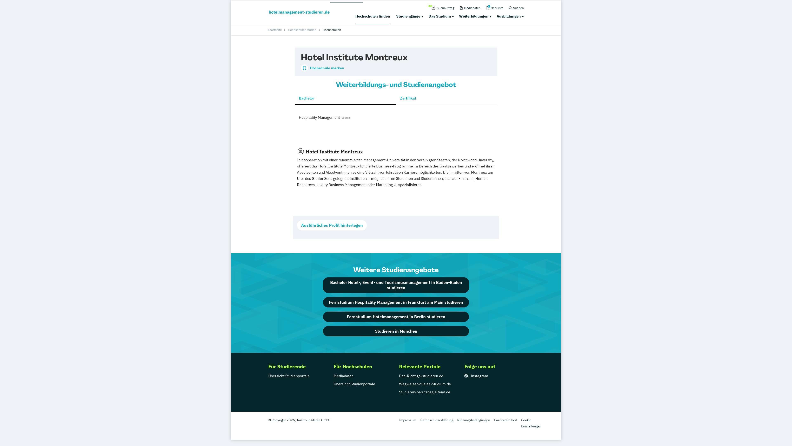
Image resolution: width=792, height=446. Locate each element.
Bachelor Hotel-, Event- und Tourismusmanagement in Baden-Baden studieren (396, 285)
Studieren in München (396, 331)
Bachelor (306, 98)
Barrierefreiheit (505, 420)
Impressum (407, 420)
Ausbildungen (509, 16)
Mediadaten (344, 376)
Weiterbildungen (473, 16)
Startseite (275, 30)
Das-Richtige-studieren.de (421, 376)
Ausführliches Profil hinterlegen (332, 225)
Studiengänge (408, 16)
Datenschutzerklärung (436, 420)
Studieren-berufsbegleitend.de (424, 392)
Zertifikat (408, 98)
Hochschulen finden (372, 16)
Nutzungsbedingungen (473, 420)
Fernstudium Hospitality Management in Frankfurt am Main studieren (396, 302)
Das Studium (440, 16)
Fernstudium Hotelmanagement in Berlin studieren (396, 316)
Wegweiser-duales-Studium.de (425, 384)
